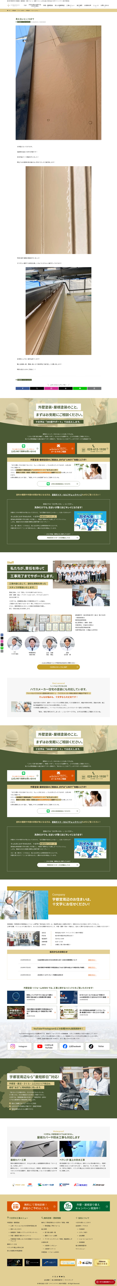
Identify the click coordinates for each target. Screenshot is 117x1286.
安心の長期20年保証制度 (14, 1251)
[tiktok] (57, 1277)
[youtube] (62, 1277)
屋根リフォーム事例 (51, 1236)
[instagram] (55, 1277)
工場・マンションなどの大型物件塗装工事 (24, 1226)
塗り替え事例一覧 (50, 1232)
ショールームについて (86, 1239)
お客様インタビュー (51, 1245)
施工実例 (44, 1229)
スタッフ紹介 (83, 1232)
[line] (59, 1277)
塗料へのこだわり (16, 1229)
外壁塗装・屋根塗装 (13, 1222)
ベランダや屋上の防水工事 (15, 1247)
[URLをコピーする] (94, 388)
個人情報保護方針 (81, 1245)
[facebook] (53, 1277)
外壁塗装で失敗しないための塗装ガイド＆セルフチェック (26, 1240)
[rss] (64, 1277)
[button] (23, 388)
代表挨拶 (82, 1229)
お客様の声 (44, 1242)
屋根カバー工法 (12, 1244)
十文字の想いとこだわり (83, 1222)
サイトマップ (69, 1280)
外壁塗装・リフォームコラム (24, 22)
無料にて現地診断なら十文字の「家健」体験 (55, 1222)
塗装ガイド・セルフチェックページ (67, 494)
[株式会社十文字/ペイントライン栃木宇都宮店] (13, 5)
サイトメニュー (80, 1249)
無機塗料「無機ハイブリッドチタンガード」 (24, 1232)
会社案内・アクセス (82, 1226)
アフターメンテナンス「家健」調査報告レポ (58, 1239)
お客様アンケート (50, 1249)
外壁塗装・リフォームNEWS (50, 1252)
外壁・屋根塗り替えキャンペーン (21, 1236)
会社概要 (82, 1236)
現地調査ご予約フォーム (52, 1226)
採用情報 (82, 1242)
